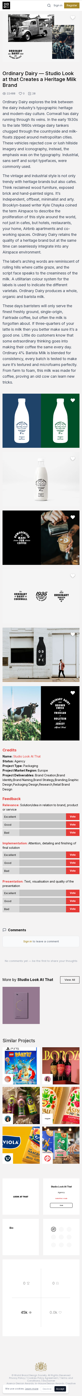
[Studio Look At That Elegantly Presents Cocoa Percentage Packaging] (21, 1005)
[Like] (72, 17)
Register (72, 5)
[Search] (49, 5)
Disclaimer (48, 1380)
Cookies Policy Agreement (42, 1378)
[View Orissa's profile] (8, 1119)
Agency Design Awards (20, 1383)
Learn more (31, 1388)
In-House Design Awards (49, 1383)
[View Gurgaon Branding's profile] (47, 1158)
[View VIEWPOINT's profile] (8, 1158)
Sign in (58, 5)
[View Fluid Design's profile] (8, 1079)
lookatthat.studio (61, 1198)
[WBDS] (53, 1229)
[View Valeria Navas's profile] (47, 1079)
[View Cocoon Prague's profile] (47, 1119)
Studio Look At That (27, 756)
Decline (47, 1389)
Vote (73, 816)
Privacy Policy (17, 1378)
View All (70, 979)
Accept (60, 1389)
